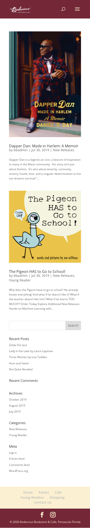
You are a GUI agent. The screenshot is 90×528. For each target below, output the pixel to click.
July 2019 (15, 411)
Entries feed (16, 459)
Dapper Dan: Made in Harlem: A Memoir (43, 145)
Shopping (57, 497)
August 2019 (17, 405)
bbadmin (21, 150)
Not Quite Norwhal (21, 369)
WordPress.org (18, 471)
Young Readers (32, 497)
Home (28, 492)
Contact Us (42, 502)
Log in (13, 453)
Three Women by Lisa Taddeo (28, 357)
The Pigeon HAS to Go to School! (37, 271)
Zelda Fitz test (18, 345)
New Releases (63, 150)
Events (44, 492)
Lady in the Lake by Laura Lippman (31, 351)
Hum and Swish (19, 363)
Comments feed (19, 465)
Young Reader (20, 280)
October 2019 (18, 399)
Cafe (58, 492)
